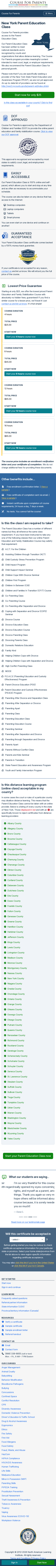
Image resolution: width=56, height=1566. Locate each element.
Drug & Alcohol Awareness (14, 1421)
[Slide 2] (30, 1216)
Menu (50, 13)
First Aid (5, 1437)
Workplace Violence (11, 1520)
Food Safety (7, 1446)
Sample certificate (13, 1326)
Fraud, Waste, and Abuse (13, 1450)
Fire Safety (7, 1433)
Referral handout (13, 1334)
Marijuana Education (11, 1475)
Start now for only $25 (28, 95)
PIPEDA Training (9, 1487)
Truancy (5, 1508)
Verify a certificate (13, 1322)
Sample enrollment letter (16, 1330)
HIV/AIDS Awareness (12, 1462)
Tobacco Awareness (11, 1504)
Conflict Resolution (10, 1400)
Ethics (4, 1429)
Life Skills (6, 1470)
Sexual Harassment (11, 1495)
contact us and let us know (14, 303)
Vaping (5, 1512)
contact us (7, 271)
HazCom (6, 1454)
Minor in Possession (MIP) (14, 1479)
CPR (4, 1404)
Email (7, 1345)
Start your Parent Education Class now (28, 1155)
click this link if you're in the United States (34, 1262)
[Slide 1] (26, 1216)
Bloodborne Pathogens (12, 1384)
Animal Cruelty (8, 1371)
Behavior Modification (12, 1380)
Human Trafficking (10, 1466)
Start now (6, 1283)
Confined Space (9, 1396)
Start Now (42, 1562)
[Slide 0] (21, 1216)
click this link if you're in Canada (29, 1265)
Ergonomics (7, 1425)
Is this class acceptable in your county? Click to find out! (28, 104)
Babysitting (7, 1375)
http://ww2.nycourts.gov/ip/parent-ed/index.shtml (25, 86)
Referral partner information (14, 1302)
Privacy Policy (39, 1558)
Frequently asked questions (14, 1298)
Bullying (5, 1388)
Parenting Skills (9, 1483)
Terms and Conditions (20, 1558)
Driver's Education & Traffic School (18, 1417)
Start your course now (21, 336)
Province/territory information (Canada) (20, 1310)
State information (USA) (13, 1306)
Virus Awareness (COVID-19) (15, 1516)
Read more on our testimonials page (28, 1222)
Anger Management (11, 1367)
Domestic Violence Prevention (16, 1413)
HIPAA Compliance (11, 1458)
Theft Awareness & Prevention (16, 1499)
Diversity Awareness (11, 1408)
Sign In (14, 1562)
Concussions (8, 1392)
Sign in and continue (11, 1287)
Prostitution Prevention (12, 1491)
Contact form (11, 1349)
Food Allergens (9, 1442)
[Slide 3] (35, 1216)
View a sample (8, 498)
